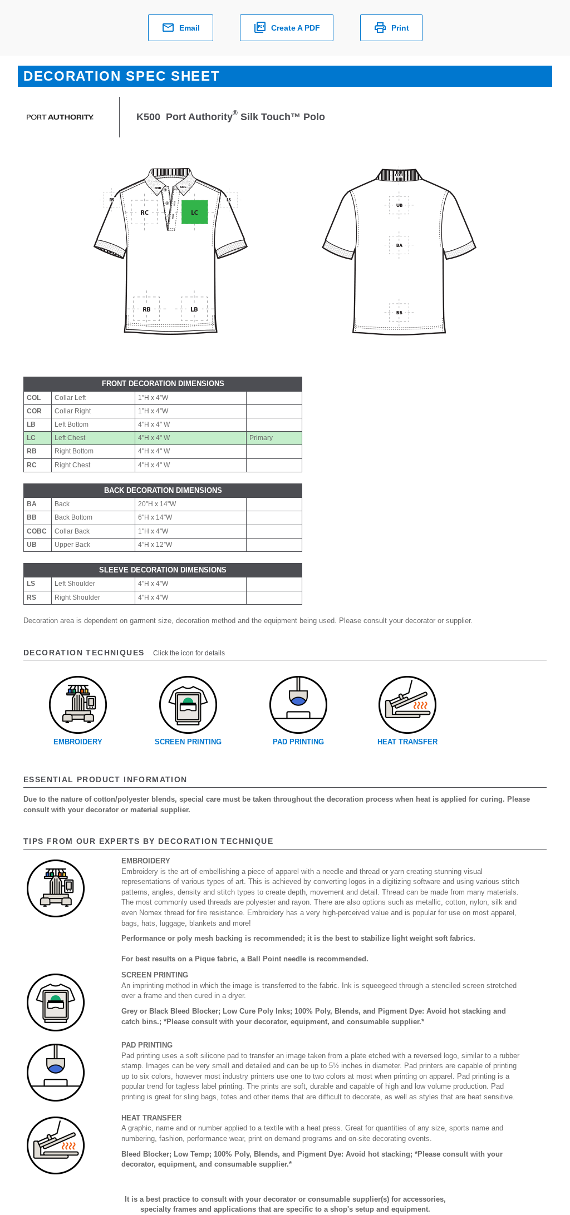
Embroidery (77, 742)
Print (400, 27)
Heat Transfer (407, 742)
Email (189, 27)
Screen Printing (188, 742)
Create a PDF (295, 27)
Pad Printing (298, 742)
